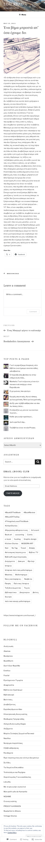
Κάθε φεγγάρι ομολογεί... (21, 417)
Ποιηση (8, 583)
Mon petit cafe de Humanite (15, 792)
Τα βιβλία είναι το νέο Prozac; (23, 428)
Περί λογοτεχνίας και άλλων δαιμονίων (21, 758)
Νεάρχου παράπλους (13, 743)
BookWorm (8, 661)
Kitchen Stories (11, 543)
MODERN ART (27, 543)
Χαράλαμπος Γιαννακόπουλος (17, 777)
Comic (30, 535)
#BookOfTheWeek (13, 512)
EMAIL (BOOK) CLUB (17, 471)
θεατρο (8, 597)
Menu (23, 15)
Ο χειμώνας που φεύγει (20, 391)
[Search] (38, 461)
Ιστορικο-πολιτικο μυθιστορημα (18, 570)
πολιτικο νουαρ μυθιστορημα (17, 601)
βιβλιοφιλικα (13, 273)
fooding (17, 539)
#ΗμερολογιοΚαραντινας (16, 530)
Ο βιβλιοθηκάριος (11, 748)
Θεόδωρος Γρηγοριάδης (14, 719)
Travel (23, 548)
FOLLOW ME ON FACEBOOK (21, 625)
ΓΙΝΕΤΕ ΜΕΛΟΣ (12, 493)
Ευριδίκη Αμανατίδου (13, 709)
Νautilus (7, 738)
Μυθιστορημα (21, 575)
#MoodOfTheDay (12, 517)
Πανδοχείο (8, 753)
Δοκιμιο (21, 561)
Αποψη (32, 548)
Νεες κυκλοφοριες (13, 579)
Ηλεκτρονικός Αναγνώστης (15, 714)
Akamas (7, 651)
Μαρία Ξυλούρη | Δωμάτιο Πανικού (19, 733)
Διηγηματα (10, 561)
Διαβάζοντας (10, 704)
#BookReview (29, 512)
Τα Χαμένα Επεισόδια (14, 767)
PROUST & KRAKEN (12, 806)
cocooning (19, 535)
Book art (8, 535)
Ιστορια (8, 566)
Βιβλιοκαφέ (9, 695)
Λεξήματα (8, 729)
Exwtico (7, 671)
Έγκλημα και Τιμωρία (13, 680)
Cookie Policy (12, 832)
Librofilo (7, 782)
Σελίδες (7, 763)
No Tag (15, 548)
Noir (7, 548)
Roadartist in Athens (12, 811)
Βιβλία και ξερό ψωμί (13, 690)
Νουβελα (28, 579)
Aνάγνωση (8, 646)
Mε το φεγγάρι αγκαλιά (15, 787)
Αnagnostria (9, 685)
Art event (35, 530)
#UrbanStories (11, 526)
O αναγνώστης (10, 801)
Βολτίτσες (8, 700)
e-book (8, 539)
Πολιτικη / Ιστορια (21, 583)
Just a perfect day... (17, 422)
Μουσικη (8, 575)
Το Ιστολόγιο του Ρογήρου (14, 772)
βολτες (36, 592)
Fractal (6, 675)
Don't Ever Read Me (12, 666)
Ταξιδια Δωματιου (13, 588)
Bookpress (8, 656)
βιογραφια (25, 592)
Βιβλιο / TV (33, 552)
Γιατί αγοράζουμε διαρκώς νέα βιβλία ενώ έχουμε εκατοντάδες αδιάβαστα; (24, 368)
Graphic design (30, 539)
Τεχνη (27, 588)
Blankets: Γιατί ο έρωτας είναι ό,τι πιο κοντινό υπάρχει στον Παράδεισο (24, 384)
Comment (33, 312)
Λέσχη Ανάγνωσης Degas (15, 724)
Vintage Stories (10, 816)
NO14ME (7, 796)
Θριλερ (31, 561)
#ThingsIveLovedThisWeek (16, 521)
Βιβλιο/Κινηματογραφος (16, 557)
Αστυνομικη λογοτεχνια (15, 552)
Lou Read (14, 4)
